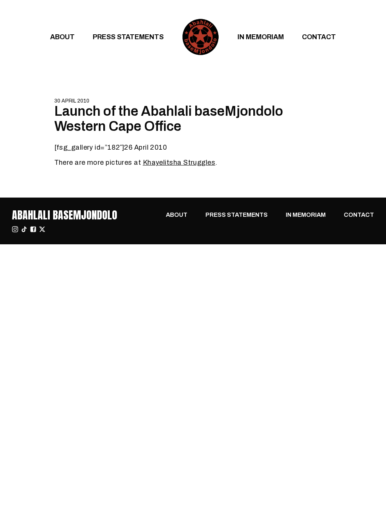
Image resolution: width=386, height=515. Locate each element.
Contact (319, 37)
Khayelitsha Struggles (179, 162)
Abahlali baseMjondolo (64, 215)
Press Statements (128, 37)
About (62, 37)
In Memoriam (260, 37)
